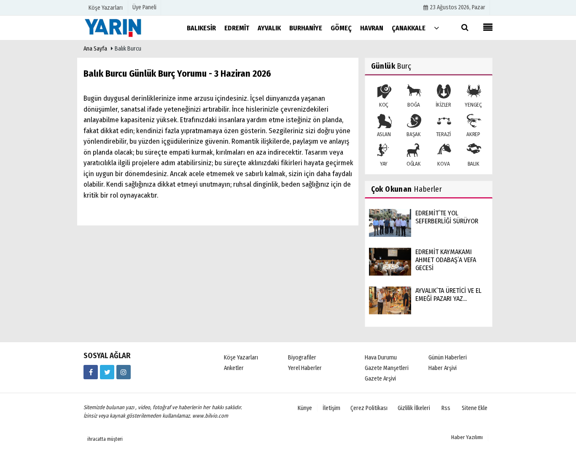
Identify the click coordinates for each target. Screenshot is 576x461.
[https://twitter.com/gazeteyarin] (107, 372)
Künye (305, 408)
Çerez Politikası (369, 408)
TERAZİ (443, 134)
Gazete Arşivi (380, 378)
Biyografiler (302, 357)
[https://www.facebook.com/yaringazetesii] (90, 372)
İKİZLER (443, 105)
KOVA (443, 164)
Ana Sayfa (95, 48)
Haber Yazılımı (467, 437)
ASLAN (384, 134)
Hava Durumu (381, 357)
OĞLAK (413, 164)
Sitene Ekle (474, 408)
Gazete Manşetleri (387, 368)
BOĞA (413, 105)
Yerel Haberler (305, 368)
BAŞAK (413, 134)
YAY (384, 164)
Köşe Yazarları (241, 357)
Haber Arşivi (442, 368)
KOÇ (383, 105)
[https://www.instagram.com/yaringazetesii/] (123, 372)
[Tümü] (436, 27)
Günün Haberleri (447, 357)
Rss (445, 408)
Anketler (234, 368)
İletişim (331, 408)
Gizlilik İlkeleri (414, 408)
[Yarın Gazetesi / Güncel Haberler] (125, 27)
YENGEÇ (473, 105)
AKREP (473, 134)
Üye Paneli (144, 7)
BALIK (473, 164)
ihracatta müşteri (105, 439)
